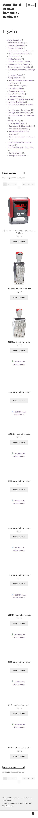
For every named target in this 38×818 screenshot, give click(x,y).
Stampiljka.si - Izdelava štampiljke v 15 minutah (12, 11)
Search (19, 814)
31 (33, 184)
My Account (6, 814)
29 (24, 184)
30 (28, 184)
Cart (29, 812)
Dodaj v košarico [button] (19, 241)
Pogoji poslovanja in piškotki (12, 803)
